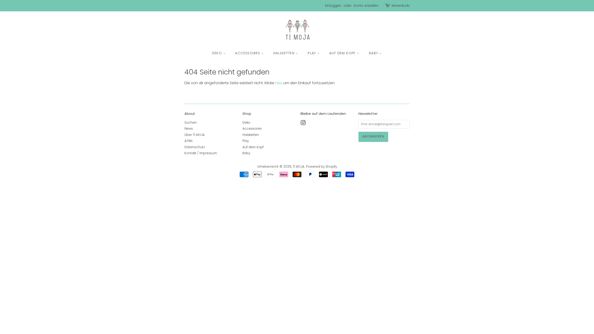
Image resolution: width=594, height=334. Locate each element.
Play (312, 53)
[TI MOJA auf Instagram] (303, 124)
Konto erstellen (366, 5)
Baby (374, 53)
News (188, 128)
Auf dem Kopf (343, 53)
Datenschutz (194, 147)
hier (278, 83)
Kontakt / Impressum (200, 153)
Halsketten (284, 53)
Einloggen (333, 5)
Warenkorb (400, 5)
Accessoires (248, 53)
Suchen (190, 122)
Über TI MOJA (194, 135)
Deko (217, 53)
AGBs (188, 141)
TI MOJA (298, 166)
